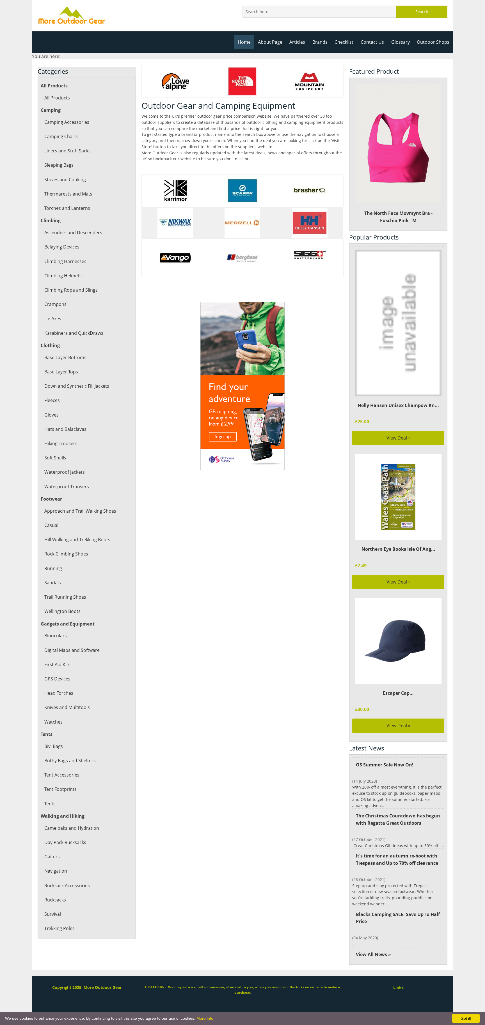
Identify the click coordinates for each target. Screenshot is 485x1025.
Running (53, 568)
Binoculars (55, 636)
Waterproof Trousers (66, 487)
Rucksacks (55, 900)
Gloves (51, 415)
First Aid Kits (57, 664)
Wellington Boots (62, 611)
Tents (50, 804)
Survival (52, 914)
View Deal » (398, 438)
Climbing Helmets (63, 276)
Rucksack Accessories (67, 885)
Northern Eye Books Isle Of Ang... (398, 549)
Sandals (52, 583)
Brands (320, 42)
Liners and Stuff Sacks (67, 151)
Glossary (400, 42)
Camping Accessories (66, 122)
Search (421, 11)
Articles (297, 42)
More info (204, 1018)
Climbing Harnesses (65, 261)
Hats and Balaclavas (65, 429)
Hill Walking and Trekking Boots (77, 539)
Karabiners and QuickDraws (73, 333)
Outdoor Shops (433, 42)
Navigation (55, 871)
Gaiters (52, 857)
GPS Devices (57, 679)
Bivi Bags (53, 746)
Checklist (344, 42)
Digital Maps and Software (72, 650)
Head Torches (58, 693)
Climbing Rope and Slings (71, 290)
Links (398, 987)
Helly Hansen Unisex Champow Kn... (398, 405)
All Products (57, 98)
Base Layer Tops (61, 372)
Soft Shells (55, 458)
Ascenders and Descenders (73, 232)
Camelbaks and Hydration (71, 828)
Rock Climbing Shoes (66, 554)
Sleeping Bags (59, 165)
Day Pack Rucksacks (65, 842)
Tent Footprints (60, 789)
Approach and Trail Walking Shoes (80, 511)
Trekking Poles (59, 928)
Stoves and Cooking (65, 179)
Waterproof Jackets (64, 472)
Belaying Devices (61, 247)
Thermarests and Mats (68, 194)
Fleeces (52, 400)
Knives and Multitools (67, 707)
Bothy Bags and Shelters (70, 760)
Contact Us (372, 42)
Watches (53, 722)
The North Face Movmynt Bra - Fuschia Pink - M (398, 217)
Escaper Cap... (398, 693)
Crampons (55, 304)
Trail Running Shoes (65, 597)
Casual (51, 525)
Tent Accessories (61, 775)
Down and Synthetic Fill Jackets (76, 386)
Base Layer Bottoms (65, 357)
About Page (270, 42)
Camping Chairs (61, 136)
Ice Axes (52, 318)
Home (244, 42)
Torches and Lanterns (67, 208)
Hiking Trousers (60, 443)
